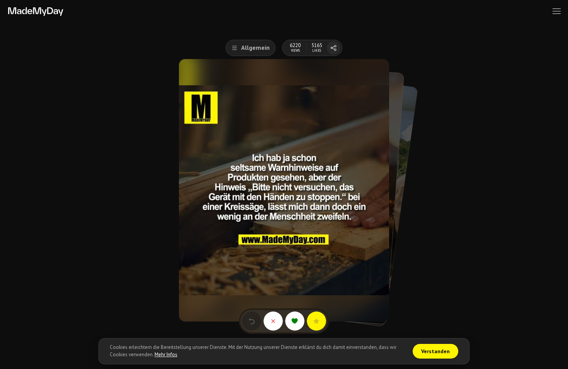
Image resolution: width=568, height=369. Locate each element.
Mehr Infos (166, 354)
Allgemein (255, 47)
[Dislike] (273, 321)
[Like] (294, 321)
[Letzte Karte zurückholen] (251, 321)
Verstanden (435, 351)
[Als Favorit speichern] (316, 321)
